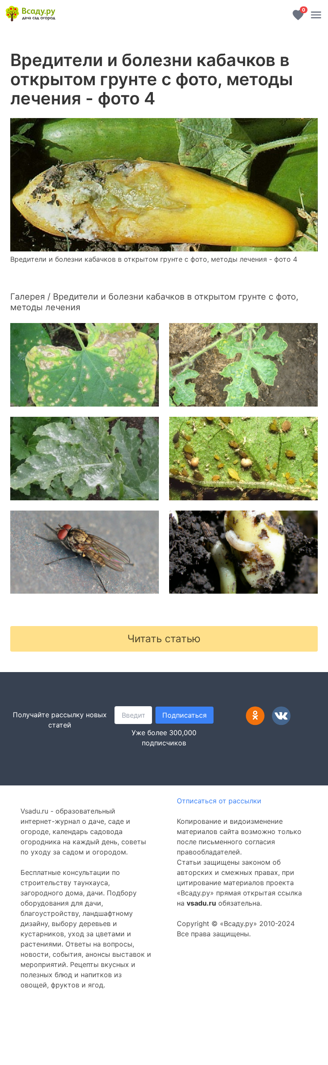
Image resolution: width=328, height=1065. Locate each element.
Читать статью (164, 638)
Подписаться (184, 715)
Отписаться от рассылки (219, 801)
